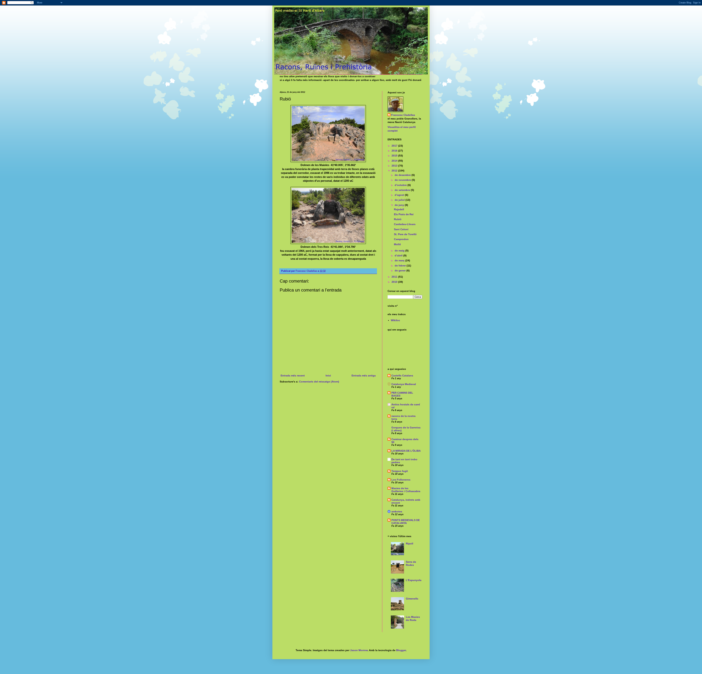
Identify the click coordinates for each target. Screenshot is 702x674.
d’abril (399, 255)
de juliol (400, 199)
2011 (395, 276)
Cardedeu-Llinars (405, 224)
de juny (400, 204)
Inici (328, 375)
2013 (395, 165)
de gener (400, 270)
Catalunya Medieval (403, 384)
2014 (395, 160)
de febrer (401, 265)
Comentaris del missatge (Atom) (319, 381)
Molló (397, 244)
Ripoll (409, 543)
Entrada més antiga (364, 375)
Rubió (397, 219)
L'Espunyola (413, 580)
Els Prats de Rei (404, 214)
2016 (395, 150)
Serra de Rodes (411, 563)
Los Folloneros (400, 479)
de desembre (403, 174)
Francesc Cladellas (307, 271)
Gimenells (412, 598)
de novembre (403, 179)
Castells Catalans (402, 375)
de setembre (403, 189)
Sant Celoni (401, 229)
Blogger (401, 650)
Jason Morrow (359, 650)
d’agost (400, 194)
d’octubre (401, 185)
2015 (395, 155)
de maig (400, 250)
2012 (395, 170)
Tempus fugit (399, 471)
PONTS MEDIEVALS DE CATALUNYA (405, 521)
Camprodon (401, 239)
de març (400, 260)
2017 (395, 145)
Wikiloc (395, 320)
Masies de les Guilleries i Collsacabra (405, 490)
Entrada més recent (293, 375)
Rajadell (399, 209)
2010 (395, 281)
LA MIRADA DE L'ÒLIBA (406, 450)
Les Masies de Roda (413, 618)
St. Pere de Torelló (405, 234)
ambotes (396, 511)
